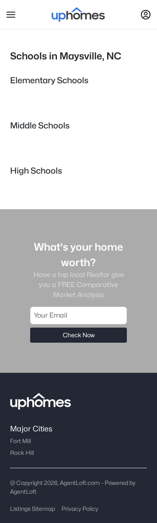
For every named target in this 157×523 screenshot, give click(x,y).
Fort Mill (20, 441)
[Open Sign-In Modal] (146, 15)
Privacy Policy (80, 508)
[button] (10, 14)
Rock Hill (22, 452)
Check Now (79, 334)
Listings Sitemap (32, 508)
